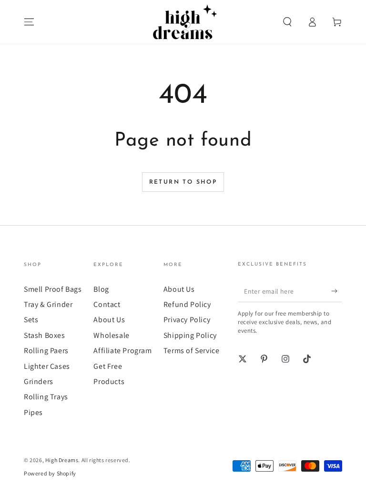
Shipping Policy (190, 335)
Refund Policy (187, 304)
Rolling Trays (46, 397)
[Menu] (29, 21)
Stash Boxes (44, 335)
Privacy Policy (186, 320)
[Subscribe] (336, 291)
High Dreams (62, 460)
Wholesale (111, 335)
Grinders (38, 381)
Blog (101, 289)
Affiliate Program (122, 351)
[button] (287, 21)
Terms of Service (191, 351)
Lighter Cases (47, 366)
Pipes (33, 412)
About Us (109, 320)
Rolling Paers (46, 351)
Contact (106, 304)
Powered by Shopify (50, 473)
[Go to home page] (183, 22)
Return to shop (183, 182)
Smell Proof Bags (53, 289)
